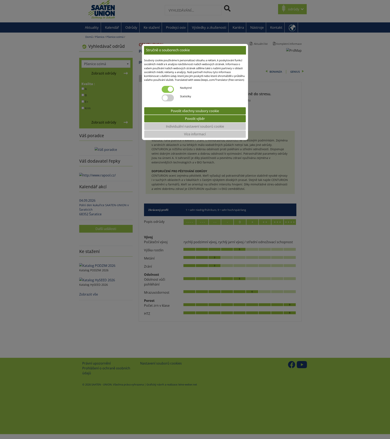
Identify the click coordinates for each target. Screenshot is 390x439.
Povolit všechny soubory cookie (195, 110)
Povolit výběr (195, 118)
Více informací (195, 134)
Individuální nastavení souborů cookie (195, 126)
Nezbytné (186, 87)
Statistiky (185, 96)
